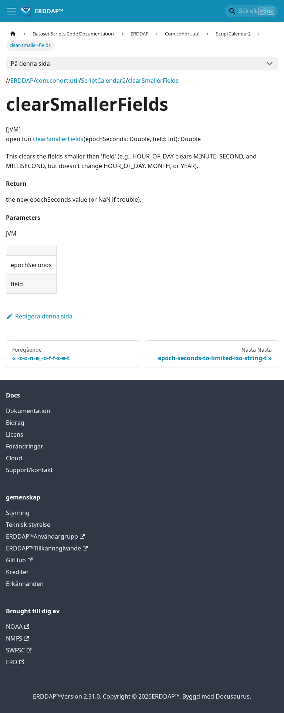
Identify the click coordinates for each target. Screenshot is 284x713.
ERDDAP (22, 80)
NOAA (14, 626)
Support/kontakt (29, 470)
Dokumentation (28, 411)
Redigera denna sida (43, 316)
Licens (14, 434)
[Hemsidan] (13, 34)
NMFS (14, 638)
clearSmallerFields (153, 80)
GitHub (16, 560)
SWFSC (15, 650)
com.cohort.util (57, 80)
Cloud (14, 458)
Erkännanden (25, 584)
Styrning (18, 513)
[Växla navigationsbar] (11, 11)
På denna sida (30, 63)
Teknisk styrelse (28, 525)
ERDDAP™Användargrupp (42, 536)
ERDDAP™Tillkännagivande (43, 548)
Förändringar (24, 446)
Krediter (17, 572)
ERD (11, 662)
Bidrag (15, 423)
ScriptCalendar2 (103, 80)
